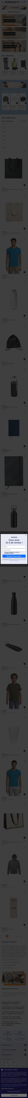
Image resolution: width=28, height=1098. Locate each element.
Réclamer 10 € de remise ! (14, 556)
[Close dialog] (26, 536)
